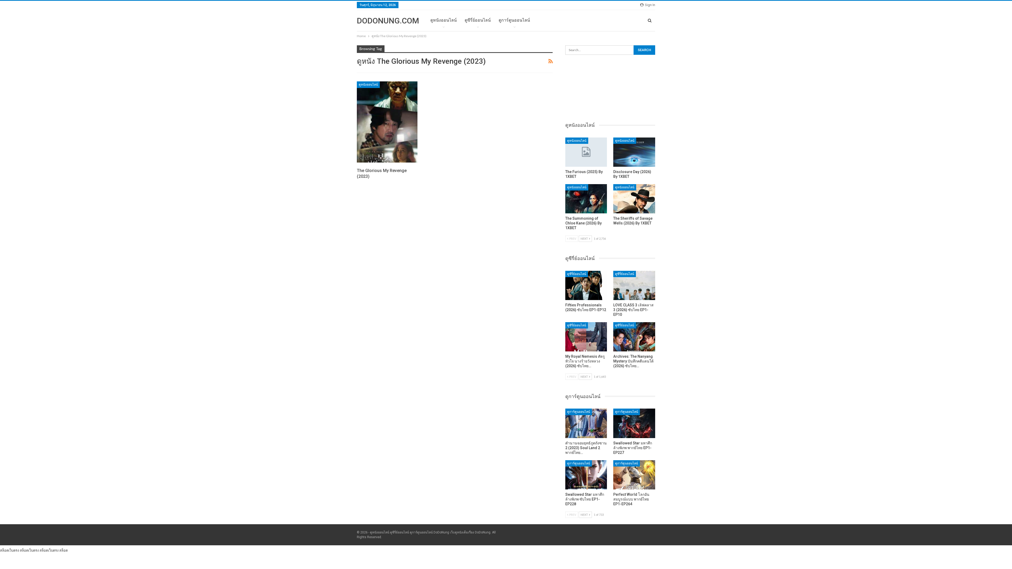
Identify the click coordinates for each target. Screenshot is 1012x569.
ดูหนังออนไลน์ (443, 20)
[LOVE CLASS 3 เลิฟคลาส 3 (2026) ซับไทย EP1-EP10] (634, 285)
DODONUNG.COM (388, 20)
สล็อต (63, 550)
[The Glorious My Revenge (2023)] (387, 122)
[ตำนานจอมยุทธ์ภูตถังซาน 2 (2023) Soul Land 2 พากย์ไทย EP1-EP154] (586, 423)
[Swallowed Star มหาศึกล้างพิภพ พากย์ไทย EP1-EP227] (634, 423)
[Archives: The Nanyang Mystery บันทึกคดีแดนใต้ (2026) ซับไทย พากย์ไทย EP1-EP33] (634, 336)
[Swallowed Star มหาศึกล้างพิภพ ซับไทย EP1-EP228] (586, 474)
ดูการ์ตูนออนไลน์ (514, 20)
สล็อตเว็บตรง (9, 550)
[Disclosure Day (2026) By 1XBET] (634, 152)
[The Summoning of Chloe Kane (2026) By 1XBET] (586, 198)
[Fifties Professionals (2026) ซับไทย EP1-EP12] (586, 285)
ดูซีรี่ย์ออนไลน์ (478, 20)
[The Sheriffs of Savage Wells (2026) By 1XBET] (634, 198)
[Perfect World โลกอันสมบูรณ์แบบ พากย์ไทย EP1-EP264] (634, 474)
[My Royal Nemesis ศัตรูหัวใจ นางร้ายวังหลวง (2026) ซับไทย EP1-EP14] (586, 336)
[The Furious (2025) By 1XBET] (586, 152)
